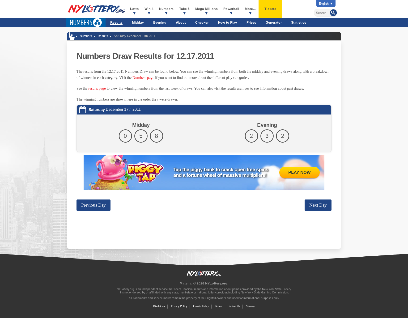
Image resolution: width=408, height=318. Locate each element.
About (181, 22)
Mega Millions (206, 9)
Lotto (134, 9)
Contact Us (234, 306)
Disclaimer (159, 306)
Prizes (251, 22)
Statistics (298, 22)
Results (116, 22)
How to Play (227, 22)
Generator (274, 22)
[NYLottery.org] (96, 9)
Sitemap (250, 306)
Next (318, 205)
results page (97, 88)
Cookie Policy (201, 306)
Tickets (270, 9)
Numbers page (143, 78)
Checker (201, 22)
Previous (93, 205)
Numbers (166, 9)
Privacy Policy (179, 306)
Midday (138, 22)
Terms (218, 306)
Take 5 (184, 9)
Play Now (299, 172)
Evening (159, 22)
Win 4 (148, 9)
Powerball (231, 9)
